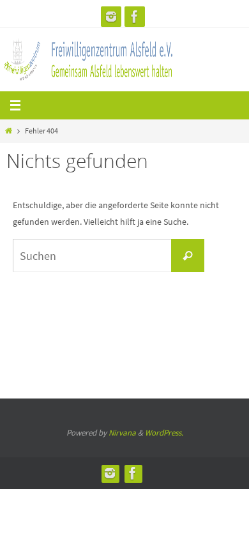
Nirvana (122, 432)
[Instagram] (111, 16)
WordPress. (164, 432)
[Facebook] (134, 16)
